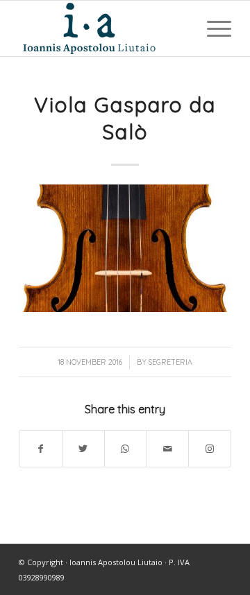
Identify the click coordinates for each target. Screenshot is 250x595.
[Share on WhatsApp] (126, 449)
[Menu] (212, 28)
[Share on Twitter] (83, 449)
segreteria (170, 362)
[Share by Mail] (167, 449)
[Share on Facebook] (40, 449)
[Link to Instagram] (210, 449)
